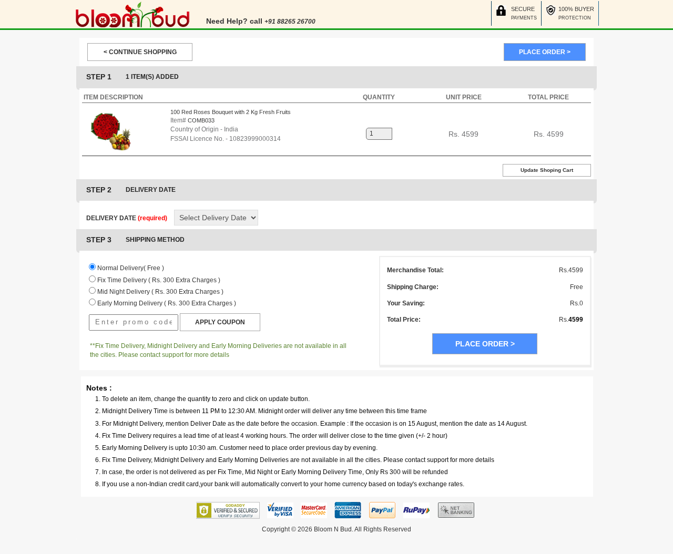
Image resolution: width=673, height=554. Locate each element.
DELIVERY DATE (126, 218)
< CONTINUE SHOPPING (140, 52)
